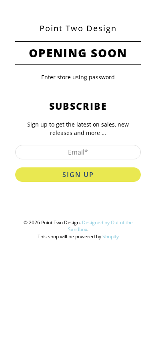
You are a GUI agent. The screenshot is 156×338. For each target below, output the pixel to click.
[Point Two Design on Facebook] (60, 207)
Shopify (110, 236)
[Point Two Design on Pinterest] (76, 207)
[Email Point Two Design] (106, 207)
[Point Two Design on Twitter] (45, 207)
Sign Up (78, 174)
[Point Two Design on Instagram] (91, 207)
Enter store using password (78, 77)
